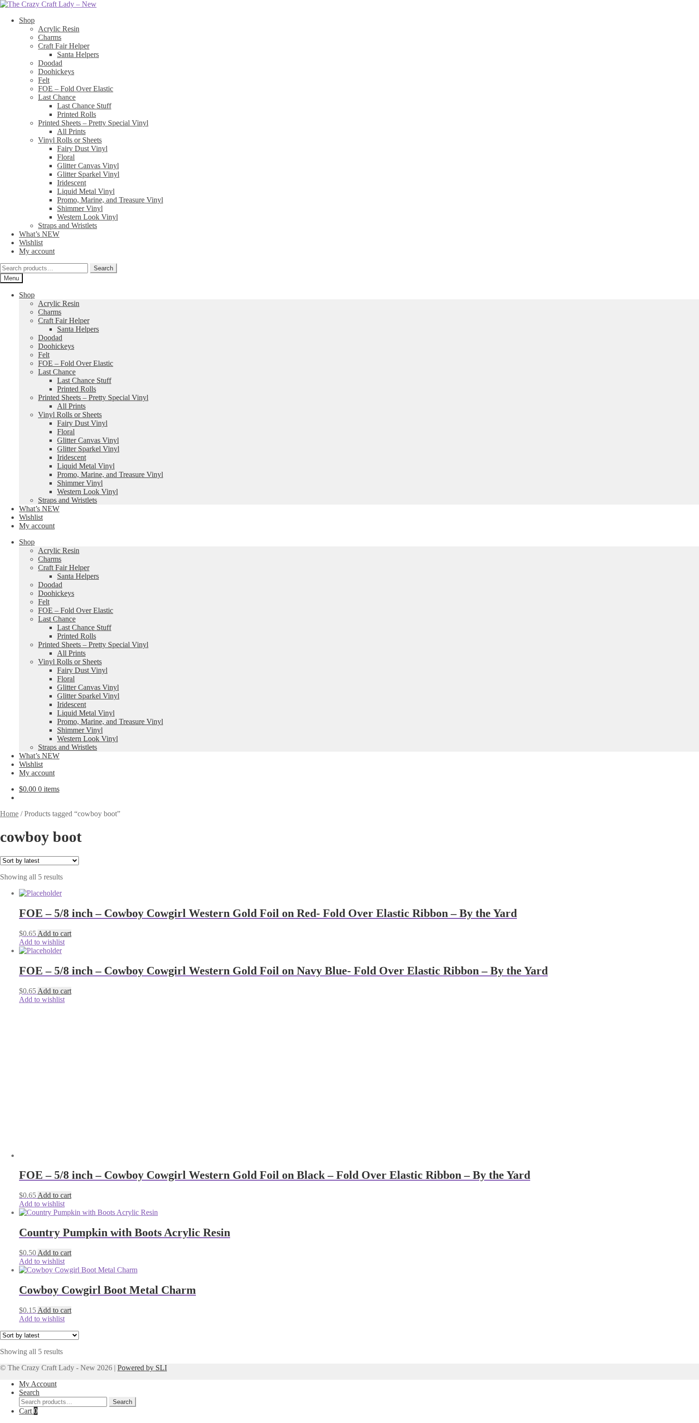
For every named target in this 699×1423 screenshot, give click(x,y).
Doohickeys (56, 71)
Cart (28, 1411)
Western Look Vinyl (87, 217)
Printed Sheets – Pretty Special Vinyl (93, 123)
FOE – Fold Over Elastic (75, 89)
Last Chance (57, 97)
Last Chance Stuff (84, 106)
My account (37, 251)
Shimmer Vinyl (80, 208)
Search (103, 268)
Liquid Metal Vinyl (86, 191)
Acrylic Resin (58, 29)
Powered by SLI (142, 1368)
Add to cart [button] (54, 933)
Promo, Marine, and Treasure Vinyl (110, 200)
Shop (27, 20)
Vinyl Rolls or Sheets (70, 140)
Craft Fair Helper (63, 46)
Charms (49, 37)
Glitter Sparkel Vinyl (88, 174)
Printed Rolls (76, 114)
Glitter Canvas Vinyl (88, 166)
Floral (66, 157)
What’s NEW (39, 234)
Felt (43, 80)
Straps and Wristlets (67, 225)
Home (9, 814)
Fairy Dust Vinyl (82, 148)
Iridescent (71, 183)
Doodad (50, 63)
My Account (38, 1384)
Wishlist (31, 243)
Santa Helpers (78, 54)
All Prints (71, 131)
